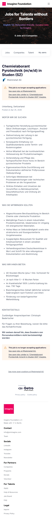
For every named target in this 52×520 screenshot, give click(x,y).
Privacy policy (20, 395)
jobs (7, 52)
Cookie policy (32, 395)
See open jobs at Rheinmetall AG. (22, 91)
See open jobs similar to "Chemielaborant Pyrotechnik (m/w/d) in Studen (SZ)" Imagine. (27, 95)
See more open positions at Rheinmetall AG (26, 371)
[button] (4, 4)
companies (19, 52)
